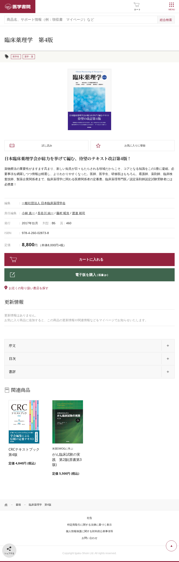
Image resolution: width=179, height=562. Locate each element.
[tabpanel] (89, 99)
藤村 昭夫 (62, 213)
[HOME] (6, 504)
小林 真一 (28, 213)
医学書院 (17, 6)
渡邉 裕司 (78, 213)
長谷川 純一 (46, 213)
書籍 (18, 504)
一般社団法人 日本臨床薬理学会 (43, 203)
